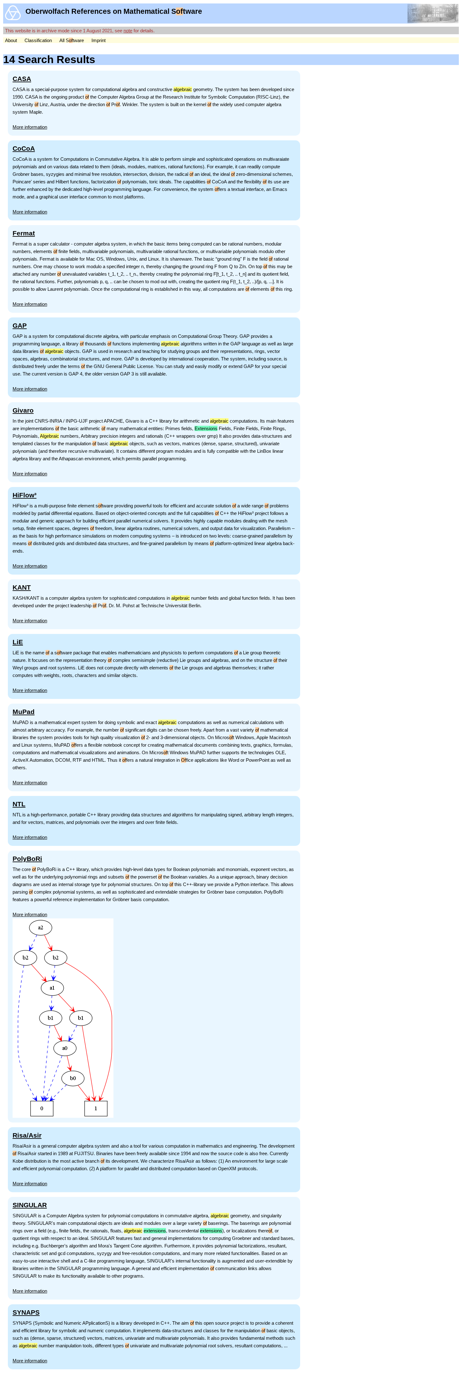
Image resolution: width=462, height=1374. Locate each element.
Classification (38, 40)
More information (30, 127)
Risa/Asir (27, 1135)
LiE (18, 642)
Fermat (24, 233)
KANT (22, 587)
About (11, 40)
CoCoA (24, 148)
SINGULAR (30, 1205)
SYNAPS (26, 1312)
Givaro (23, 410)
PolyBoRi (27, 858)
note (128, 30)
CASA (22, 78)
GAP (20, 325)
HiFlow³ (24, 495)
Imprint (98, 40)
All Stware (71, 40)
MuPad (24, 711)
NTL (19, 804)
